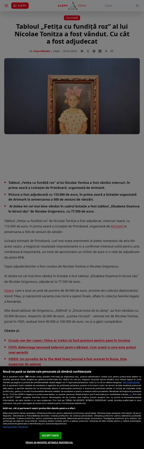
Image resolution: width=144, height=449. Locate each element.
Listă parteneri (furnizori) (15, 427)
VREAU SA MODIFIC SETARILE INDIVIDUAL (49, 442)
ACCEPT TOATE (50, 435)
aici (130, 394)
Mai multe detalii (131, 382)
